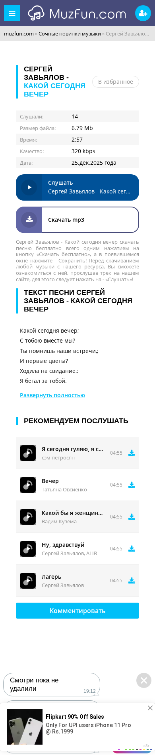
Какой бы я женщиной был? (73, 512)
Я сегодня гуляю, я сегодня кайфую (73, 449)
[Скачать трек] (131, 453)
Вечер (50, 481)
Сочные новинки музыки (70, 33)
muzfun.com (19, 33)
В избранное (115, 81)
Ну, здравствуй (63, 544)
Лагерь (51, 576)
